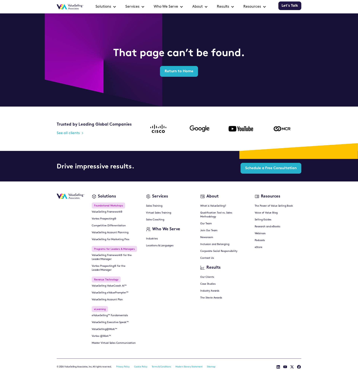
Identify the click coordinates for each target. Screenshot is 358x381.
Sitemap (211, 367)
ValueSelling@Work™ (104, 329)
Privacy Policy (123, 367)
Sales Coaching (155, 219)
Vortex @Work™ (101, 336)
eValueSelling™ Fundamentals (110, 315)
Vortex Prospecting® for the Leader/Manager (108, 268)
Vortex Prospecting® (104, 218)
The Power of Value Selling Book (274, 206)
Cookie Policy (140, 367)
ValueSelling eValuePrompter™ (110, 292)
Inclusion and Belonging (214, 244)
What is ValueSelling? (213, 206)
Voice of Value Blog (266, 212)
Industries (152, 238)
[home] (70, 7)
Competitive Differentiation (109, 225)
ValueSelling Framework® (107, 212)
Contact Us (207, 258)
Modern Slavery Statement (188, 367)
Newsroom (206, 237)
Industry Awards (209, 291)
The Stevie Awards (211, 297)
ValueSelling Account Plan (107, 299)
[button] (106, 6)
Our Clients (207, 277)
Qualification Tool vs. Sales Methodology (216, 214)
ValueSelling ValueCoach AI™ (109, 285)
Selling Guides (263, 219)
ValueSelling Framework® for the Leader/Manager (112, 257)
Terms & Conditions (161, 367)
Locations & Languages (159, 245)
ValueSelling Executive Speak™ (110, 322)
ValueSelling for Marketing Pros (110, 239)
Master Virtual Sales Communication (114, 343)
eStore (258, 247)
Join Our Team (208, 230)
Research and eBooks (267, 226)
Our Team (206, 223)
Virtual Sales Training (158, 212)
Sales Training (154, 206)
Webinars (260, 233)
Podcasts (260, 240)
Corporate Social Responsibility (218, 251)
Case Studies (207, 284)
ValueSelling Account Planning (110, 232)
